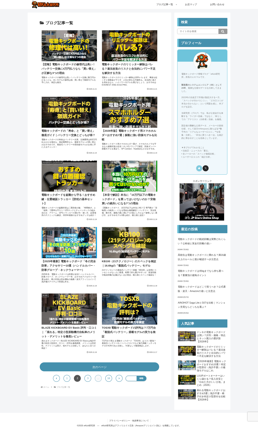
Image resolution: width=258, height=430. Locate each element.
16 (108, 378)
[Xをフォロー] (206, 168)
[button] (222, 31)
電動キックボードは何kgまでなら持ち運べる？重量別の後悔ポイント (200, 273)
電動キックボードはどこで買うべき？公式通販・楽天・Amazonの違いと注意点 (202, 288)
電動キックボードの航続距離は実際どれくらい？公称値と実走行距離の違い (202, 241)
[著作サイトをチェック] (199, 168)
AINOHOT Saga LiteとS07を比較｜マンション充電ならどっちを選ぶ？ (201, 304)
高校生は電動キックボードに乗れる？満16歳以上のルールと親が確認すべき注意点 (202, 257)
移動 (141, 378)
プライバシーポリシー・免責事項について (129, 420)
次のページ (99, 367)
